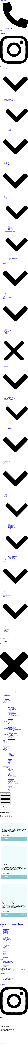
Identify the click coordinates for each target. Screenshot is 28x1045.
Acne (9, 768)
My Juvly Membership (8, 865)
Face (6, 196)
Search (1, 638)
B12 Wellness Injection (12, 733)
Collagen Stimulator (12, 709)
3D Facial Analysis (12, 229)
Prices (4, 296)
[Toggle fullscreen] (1, 1043)
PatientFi (9, 130)
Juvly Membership (9, 99)
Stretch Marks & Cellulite (13, 783)
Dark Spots (10, 770)
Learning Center (6, 766)
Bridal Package (8, 701)
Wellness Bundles (11, 260)
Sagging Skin (10, 777)
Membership (7, 695)
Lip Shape (10, 786)
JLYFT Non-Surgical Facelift (14, 715)
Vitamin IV (10, 732)
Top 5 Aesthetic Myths (9, 903)
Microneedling (11, 227)
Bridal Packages (8, 164)
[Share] (3, 1043)
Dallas (9, 763)
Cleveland (10, 759)
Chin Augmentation (12, 713)
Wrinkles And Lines (12, 781)
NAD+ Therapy (11, 259)
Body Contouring (11, 717)
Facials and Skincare (12, 724)
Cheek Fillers (10, 706)
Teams (6, 332)
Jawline (9, 789)
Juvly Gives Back (9, 330)
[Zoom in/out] (0, 1043)
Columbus (10, 754)
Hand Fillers (10, 719)
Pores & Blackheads (12, 775)
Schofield (10, 762)
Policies (6, 333)
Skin (6, 721)
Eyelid (9, 790)
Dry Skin (10, 772)
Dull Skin (10, 773)
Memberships (5, 694)
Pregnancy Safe (8, 262)
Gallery (4, 740)
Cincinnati (10, 761)
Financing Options (6, 746)
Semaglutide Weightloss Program (14, 729)
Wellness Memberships (10, 100)
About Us (5, 749)
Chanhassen (10, 756)
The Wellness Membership (13, 735)
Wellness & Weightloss (10, 728)
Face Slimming (11, 710)
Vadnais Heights (11, 755)
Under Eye (10, 714)
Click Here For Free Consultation (11, 924)
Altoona (9, 760)
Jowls (9, 788)
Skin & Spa (10, 228)
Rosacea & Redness (12, 776)
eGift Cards (7, 700)
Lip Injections (10, 704)
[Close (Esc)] (4, 1043)
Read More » (6, 835)
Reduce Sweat (11, 720)
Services (4, 702)
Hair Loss (10, 782)
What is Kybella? (7, 827)
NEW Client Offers (7, 297)
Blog (6, 329)
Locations (7, 331)
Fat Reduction (11, 707)
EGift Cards (7, 163)
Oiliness (9, 774)
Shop (4, 697)
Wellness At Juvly (9, 734)
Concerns (7, 767)
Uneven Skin (10, 780)
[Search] (15, 638)
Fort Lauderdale (11, 757)
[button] (14, 350)
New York (10, 752)
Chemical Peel (11, 726)
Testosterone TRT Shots (13, 730)
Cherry (9, 129)
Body (6, 197)
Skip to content (3, 0)
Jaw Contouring (11, 712)
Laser (9, 226)
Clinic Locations (8, 750)
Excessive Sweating (12, 787)
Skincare (7, 162)
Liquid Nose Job (11, 708)
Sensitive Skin (11, 779)
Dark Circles (10, 769)
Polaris (9, 753)
